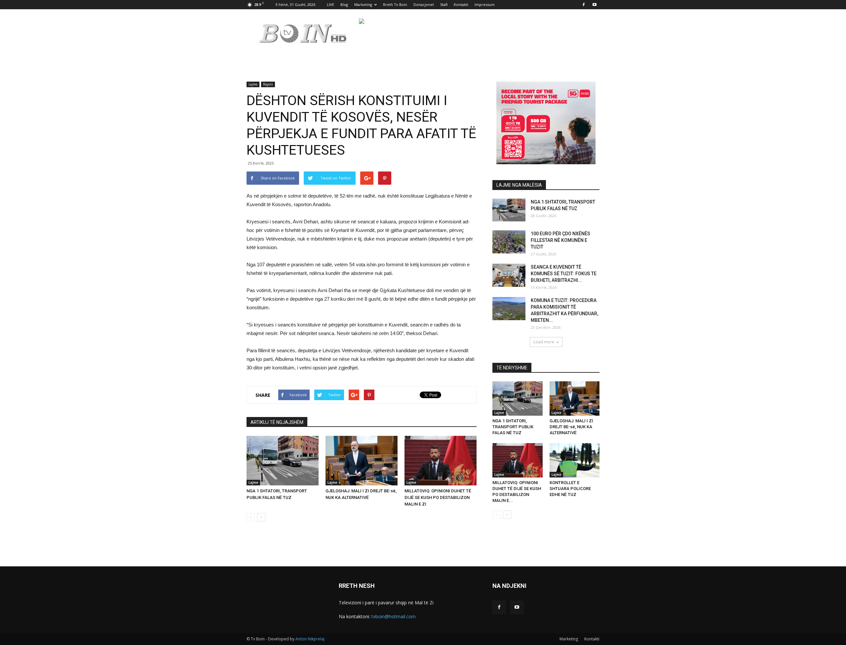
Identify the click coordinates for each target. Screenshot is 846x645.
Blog (344, 4)
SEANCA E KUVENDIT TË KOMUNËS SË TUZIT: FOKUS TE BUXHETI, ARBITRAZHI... (563, 273)
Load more (543, 342)
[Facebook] (584, 4)
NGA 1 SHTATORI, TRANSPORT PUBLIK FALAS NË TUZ (512, 426)
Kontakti (461, 4)
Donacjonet (423, 4)
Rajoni (268, 84)
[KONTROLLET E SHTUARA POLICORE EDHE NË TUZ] (575, 460)
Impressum (485, 4)
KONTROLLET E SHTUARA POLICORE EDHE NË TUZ (570, 488)
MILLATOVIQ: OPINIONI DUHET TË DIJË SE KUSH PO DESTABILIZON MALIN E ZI (437, 497)
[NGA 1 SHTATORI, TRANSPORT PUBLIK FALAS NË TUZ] (283, 460)
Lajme (253, 84)
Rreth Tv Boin (395, 4)
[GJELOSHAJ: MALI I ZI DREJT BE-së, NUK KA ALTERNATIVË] (362, 460)
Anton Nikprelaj (310, 639)
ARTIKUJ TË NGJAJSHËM (276, 422)
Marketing (363, 4)
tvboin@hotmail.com (393, 616)
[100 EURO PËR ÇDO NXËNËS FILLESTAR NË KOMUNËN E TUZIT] (508, 241)
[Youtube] (594, 4)
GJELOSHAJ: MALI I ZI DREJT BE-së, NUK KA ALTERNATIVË (571, 426)
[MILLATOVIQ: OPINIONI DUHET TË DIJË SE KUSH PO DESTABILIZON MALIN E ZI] (440, 460)
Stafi (443, 4)
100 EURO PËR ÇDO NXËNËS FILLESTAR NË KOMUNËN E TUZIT (560, 240)
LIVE (330, 4)
